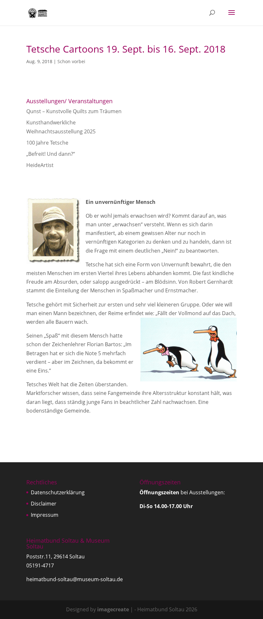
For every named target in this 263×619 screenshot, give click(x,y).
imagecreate (113, 609)
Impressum (44, 514)
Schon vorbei (71, 61)
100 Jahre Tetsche (47, 142)
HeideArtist (40, 165)
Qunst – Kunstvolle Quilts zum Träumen (74, 111)
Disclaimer (43, 503)
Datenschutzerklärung (58, 492)
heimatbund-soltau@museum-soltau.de (74, 579)
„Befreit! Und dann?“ (50, 153)
